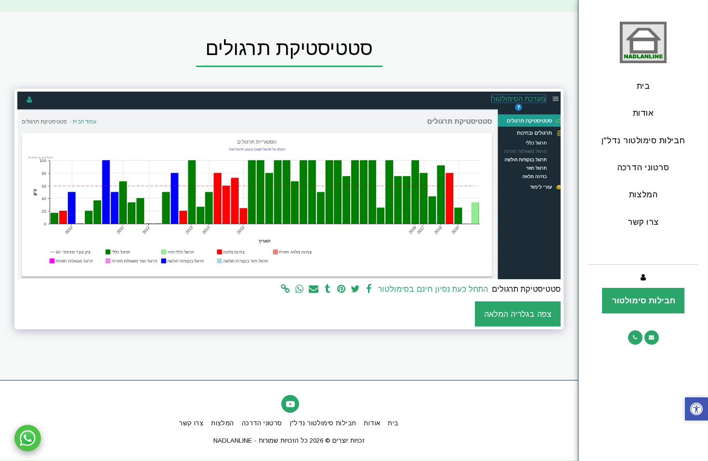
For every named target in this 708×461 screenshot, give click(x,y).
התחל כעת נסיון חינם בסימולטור (433, 289)
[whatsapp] (300, 289)
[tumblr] (327, 289)
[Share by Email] (313, 289)
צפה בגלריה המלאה (517, 314)
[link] (286, 289)
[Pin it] (341, 289)
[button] (651, 337)
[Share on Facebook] (369, 289)
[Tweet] (355, 289)
